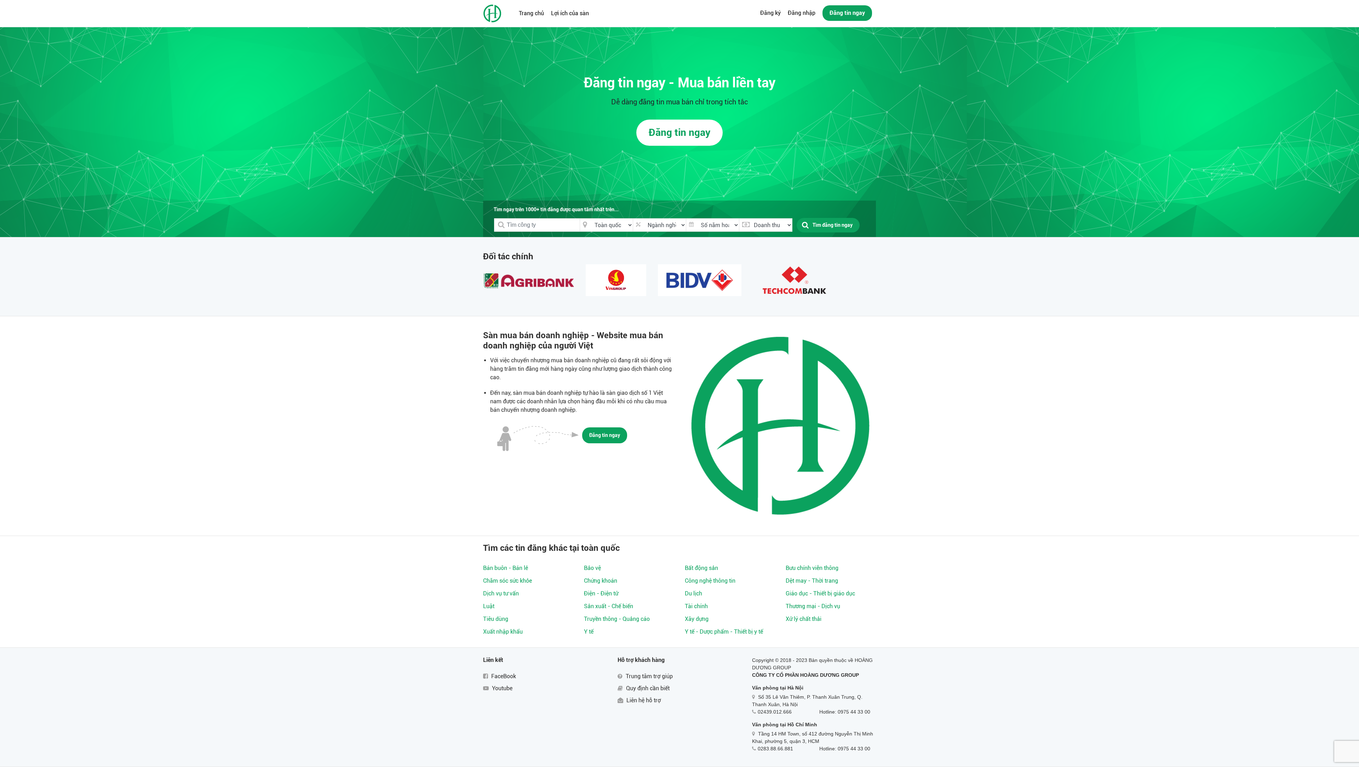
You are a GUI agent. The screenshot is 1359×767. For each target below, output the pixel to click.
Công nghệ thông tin (710, 580)
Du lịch (693, 593)
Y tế (589, 631)
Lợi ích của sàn (570, 13)
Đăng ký (770, 13)
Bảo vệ (592, 568)
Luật (488, 606)
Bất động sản (701, 568)
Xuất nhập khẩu (503, 631)
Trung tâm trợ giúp (648, 676)
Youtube (501, 688)
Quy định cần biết (647, 688)
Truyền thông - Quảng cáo (617, 619)
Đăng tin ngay (847, 13)
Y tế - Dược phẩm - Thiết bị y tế (724, 631)
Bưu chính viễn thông (812, 568)
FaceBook (503, 676)
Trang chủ (531, 13)
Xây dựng (697, 619)
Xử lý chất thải (803, 619)
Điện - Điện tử (601, 593)
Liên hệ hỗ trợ (643, 700)
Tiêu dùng (495, 619)
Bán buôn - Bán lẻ (505, 568)
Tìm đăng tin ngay (833, 225)
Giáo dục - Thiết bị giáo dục (820, 593)
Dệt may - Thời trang (812, 580)
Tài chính (696, 606)
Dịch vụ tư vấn (501, 593)
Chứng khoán (600, 580)
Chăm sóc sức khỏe (507, 580)
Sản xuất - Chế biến (608, 606)
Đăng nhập (801, 13)
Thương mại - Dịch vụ (813, 606)
